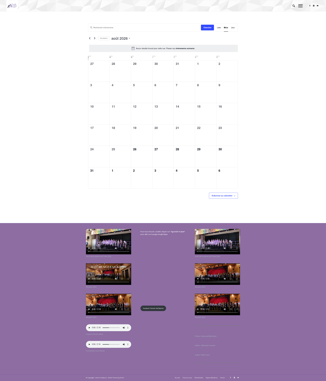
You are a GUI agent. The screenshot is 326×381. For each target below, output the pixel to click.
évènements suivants (185, 48)
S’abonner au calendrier (222, 195)
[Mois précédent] (89, 38)
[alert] (163, 48)
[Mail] (318, 6)
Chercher (207, 27)
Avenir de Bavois (101, 378)
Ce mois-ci (103, 38)
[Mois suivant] (94, 38)
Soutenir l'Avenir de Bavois (153, 308)
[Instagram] (314, 6)
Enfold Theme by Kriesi (116, 378)
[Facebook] (310, 6)
